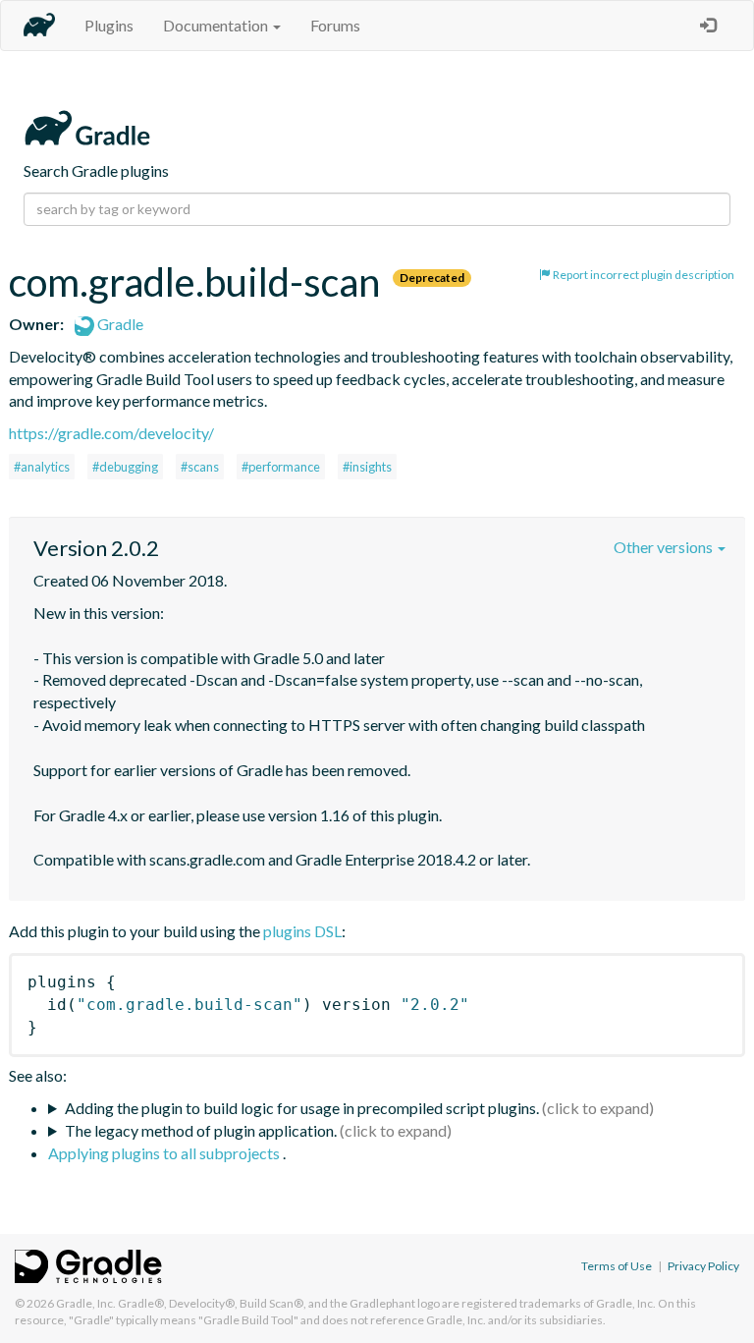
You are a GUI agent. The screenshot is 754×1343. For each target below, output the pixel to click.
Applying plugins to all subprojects (165, 1153)
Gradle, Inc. (86, 1303)
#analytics (42, 467)
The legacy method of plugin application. (201, 1130)
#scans (200, 467)
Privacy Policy (703, 1266)
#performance (281, 467)
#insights (367, 467)
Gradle (118, 323)
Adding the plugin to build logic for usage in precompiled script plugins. (302, 1107)
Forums (335, 25)
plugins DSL (302, 931)
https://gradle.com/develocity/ (111, 432)
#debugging (125, 467)
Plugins (109, 25)
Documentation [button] (217, 25)
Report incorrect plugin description (642, 274)
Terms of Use (616, 1266)
